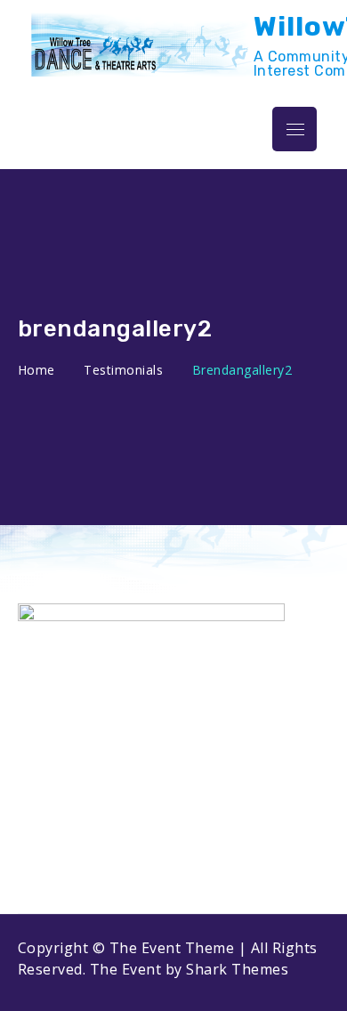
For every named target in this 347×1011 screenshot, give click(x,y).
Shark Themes (237, 969)
